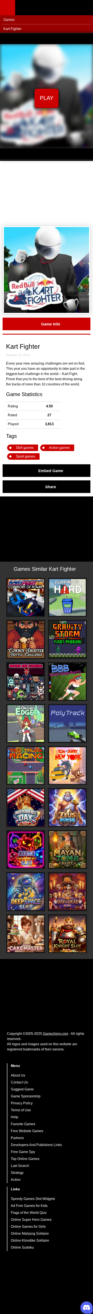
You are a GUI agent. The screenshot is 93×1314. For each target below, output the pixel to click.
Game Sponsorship (25, 1096)
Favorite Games (23, 1124)
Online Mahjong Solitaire (30, 1233)
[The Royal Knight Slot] (67, 933)
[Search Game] (85, 8)
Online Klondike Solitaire (30, 1240)
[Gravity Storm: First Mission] (67, 639)
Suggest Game (22, 1089)
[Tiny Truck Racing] (25, 765)
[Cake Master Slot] (25, 933)
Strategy (17, 1173)
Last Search (20, 1166)
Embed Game (50, 470)
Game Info (50, 324)
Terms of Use (21, 1110)
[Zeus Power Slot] (67, 807)
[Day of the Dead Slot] (67, 891)
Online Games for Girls (28, 1226)
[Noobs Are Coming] (25, 681)
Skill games (25, 448)
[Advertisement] (46, 193)
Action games (59, 448)
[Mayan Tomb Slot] (67, 849)
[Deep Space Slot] (25, 891)
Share (50, 486)
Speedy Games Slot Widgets (33, 1199)
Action (16, 1179)
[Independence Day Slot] (25, 807)
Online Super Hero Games (31, 1219)
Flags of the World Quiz (29, 1212)
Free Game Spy (23, 1152)
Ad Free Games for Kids (29, 1206)
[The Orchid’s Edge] (25, 723)
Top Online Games (25, 1159)
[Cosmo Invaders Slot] (25, 849)
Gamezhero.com (55, 1033)
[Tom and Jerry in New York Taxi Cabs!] (67, 765)
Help (14, 1117)
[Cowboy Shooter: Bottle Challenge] (25, 639)
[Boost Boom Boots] (67, 681)
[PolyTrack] (67, 723)
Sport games (25, 456)
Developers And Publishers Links (36, 1145)
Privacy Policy (22, 1103)
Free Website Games (27, 1131)
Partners (17, 1138)
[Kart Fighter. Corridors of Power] (25, 597)
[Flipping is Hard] (67, 597)
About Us (18, 1075)
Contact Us (19, 1082)
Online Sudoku (22, 1247)
